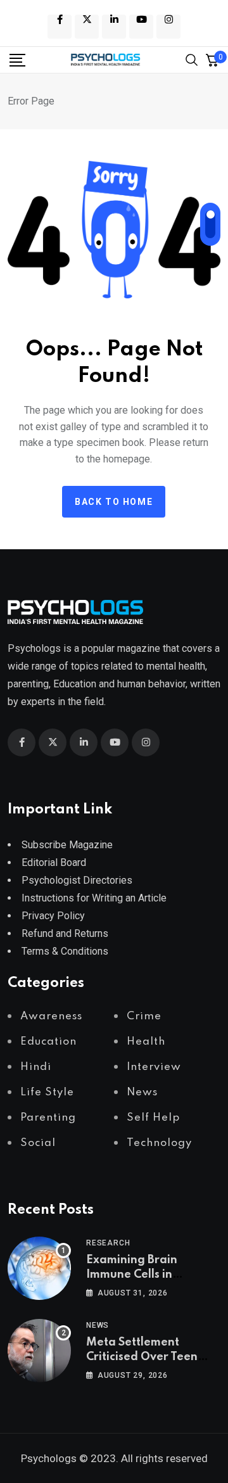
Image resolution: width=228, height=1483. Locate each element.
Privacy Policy (53, 916)
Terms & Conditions (65, 951)
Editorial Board (54, 862)
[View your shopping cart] (212, 60)
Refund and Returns (65, 933)
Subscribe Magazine (67, 845)
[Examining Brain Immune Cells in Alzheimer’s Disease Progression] (39, 1268)
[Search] (192, 58)
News (97, 1325)
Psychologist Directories (77, 880)
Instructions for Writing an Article (94, 898)
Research (108, 1242)
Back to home (114, 502)
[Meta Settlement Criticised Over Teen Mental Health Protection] (39, 1350)
